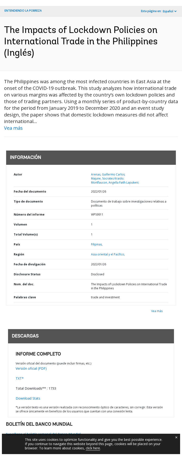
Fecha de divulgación (30, 264)
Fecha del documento (30, 191)
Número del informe (29, 214)
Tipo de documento (28, 201)
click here (93, 448)
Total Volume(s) (26, 234)
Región (19, 254)
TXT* (20, 378)
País (17, 244)
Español (168, 11)
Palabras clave (25, 297)
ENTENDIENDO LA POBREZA (23, 11)
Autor (18, 174)
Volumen (20, 224)
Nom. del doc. (24, 284)
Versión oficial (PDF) (31, 368)
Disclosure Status (27, 274)
